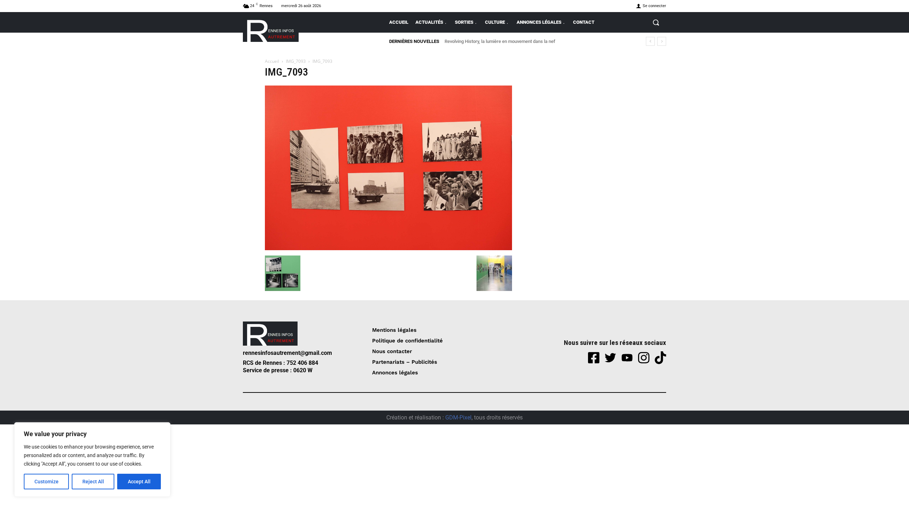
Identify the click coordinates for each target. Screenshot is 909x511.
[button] (656, 22)
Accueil (272, 61)
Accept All (139, 481)
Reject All (93, 481)
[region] (92, 459)
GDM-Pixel (458, 417)
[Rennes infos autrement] (271, 29)
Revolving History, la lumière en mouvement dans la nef (501, 41)
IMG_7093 (296, 61)
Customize (46, 481)
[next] (661, 41)
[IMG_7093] (388, 248)
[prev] (650, 41)
